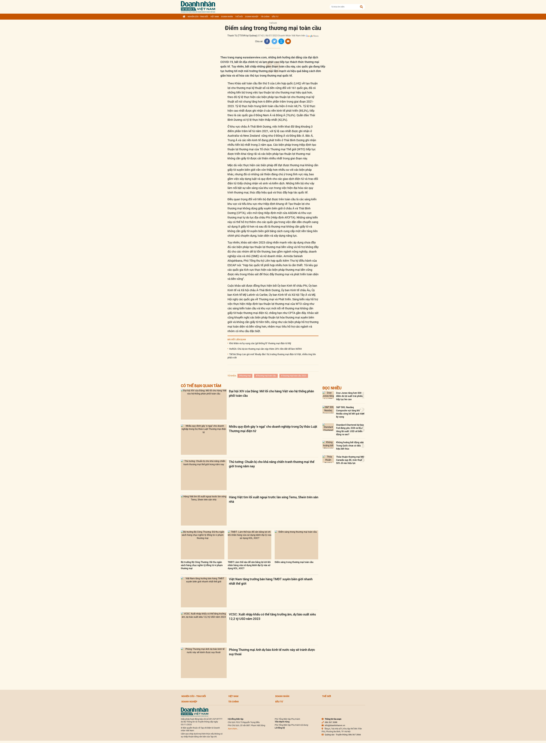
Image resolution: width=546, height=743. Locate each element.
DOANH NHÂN (227, 16)
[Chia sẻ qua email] (288, 41)
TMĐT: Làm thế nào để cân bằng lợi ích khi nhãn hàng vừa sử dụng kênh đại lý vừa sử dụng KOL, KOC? (249, 565)
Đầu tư (275, 16)
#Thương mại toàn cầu (266, 376)
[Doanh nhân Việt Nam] (194, 712)
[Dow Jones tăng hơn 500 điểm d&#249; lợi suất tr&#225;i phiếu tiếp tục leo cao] (328, 395)
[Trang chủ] (184, 17)
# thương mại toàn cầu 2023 (293, 376)
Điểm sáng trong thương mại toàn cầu (294, 561)
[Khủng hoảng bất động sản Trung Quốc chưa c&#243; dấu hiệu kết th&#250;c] (328, 444)
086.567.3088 (331, 722)
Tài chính (265, 16)
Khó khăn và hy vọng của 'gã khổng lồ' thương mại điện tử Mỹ (260, 343)
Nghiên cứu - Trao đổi (198, 16)
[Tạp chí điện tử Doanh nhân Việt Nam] (198, 6)
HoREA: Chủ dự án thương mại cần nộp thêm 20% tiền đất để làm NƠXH (265, 348)
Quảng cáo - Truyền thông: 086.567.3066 (343, 734)
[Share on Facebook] (267, 41)
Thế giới (239, 16)
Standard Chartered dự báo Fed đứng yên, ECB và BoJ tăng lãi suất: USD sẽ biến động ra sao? (350, 429)
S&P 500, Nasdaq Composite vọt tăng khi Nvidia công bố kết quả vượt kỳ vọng (350, 412)
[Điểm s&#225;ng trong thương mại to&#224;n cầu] (296, 544)
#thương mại (245, 376)
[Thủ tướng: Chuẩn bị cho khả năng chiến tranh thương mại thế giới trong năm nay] (204, 475)
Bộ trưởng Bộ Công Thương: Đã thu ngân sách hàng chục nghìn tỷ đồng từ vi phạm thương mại (202, 565)
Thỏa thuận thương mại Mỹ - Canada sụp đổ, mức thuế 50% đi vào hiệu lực (350, 460)
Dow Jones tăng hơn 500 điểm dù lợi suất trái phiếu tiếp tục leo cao (349, 396)
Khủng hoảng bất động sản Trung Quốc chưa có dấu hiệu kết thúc (350, 445)
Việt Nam (214, 16)
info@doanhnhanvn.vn (335, 725)
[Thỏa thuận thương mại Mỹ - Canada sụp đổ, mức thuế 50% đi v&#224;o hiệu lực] (328, 459)
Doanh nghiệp (251, 16)
